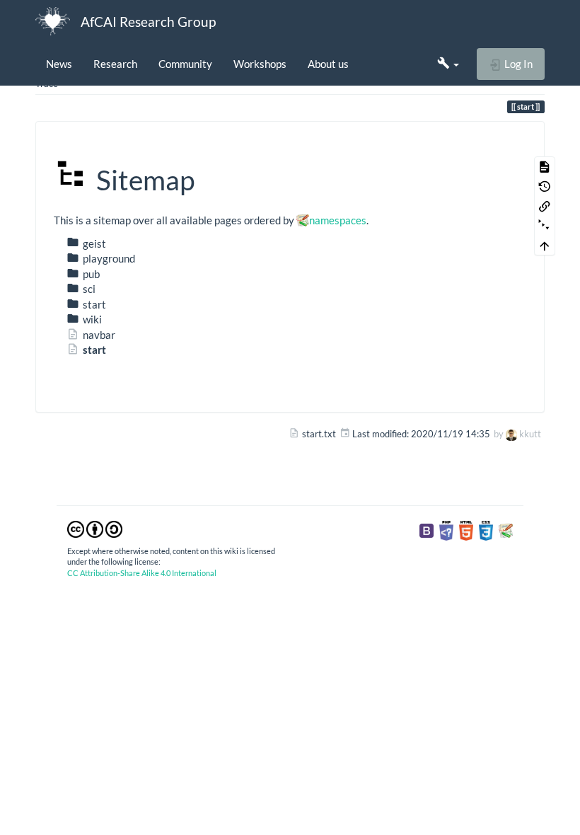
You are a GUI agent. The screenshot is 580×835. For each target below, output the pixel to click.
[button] (448, 63)
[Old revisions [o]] (545, 186)
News (59, 63)
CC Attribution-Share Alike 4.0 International (141, 572)
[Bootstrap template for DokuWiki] (426, 530)
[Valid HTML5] (466, 530)
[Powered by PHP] (446, 530)
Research (115, 63)
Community (185, 63)
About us (328, 63)
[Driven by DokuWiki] (506, 530)
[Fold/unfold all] (545, 226)
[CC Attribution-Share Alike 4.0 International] (94, 528)
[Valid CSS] (486, 530)
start (94, 349)
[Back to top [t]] (545, 245)
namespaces (337, 220)
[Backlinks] (545, 206)
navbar (99, 334)
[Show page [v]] (545, 166)
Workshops (259, 63)
